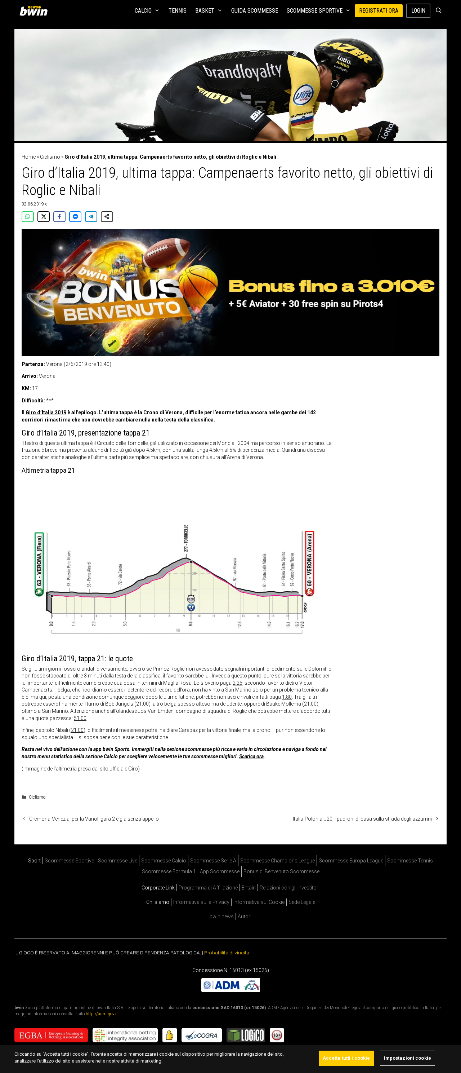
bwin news (222, 916)
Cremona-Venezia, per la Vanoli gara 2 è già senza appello (94, 819)
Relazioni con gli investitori (289, 888)
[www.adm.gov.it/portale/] (230, 990)
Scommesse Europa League (351, 861)
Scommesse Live (117, 861)
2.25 (237, 683)
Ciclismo (50, 157)
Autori (244, 916)
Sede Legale (301, 902)
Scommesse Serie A (213, 861)
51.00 (80, 718)
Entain (249, 888)
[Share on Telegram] (91, 216)
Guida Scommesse (254, 10)
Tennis (178, 10)
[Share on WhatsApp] (28, 216)
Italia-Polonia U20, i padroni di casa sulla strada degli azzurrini (362, 819)
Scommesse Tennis (410, 861)
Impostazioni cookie (407, 1058)
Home (29, 157)
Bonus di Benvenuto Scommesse (281, 871)
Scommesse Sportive (315, 10)
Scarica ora (251, 756)
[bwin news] (35, 11)
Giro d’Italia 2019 (46, 412)
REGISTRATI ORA (378, 10)
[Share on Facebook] (59, 216)
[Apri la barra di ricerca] (438, 11)
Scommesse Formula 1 (169, 871)
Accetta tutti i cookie (346, 1058)
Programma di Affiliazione (208, 888)
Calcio (143, 10)
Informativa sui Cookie (259, 902)
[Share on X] (43, 216)
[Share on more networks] (107, 216)
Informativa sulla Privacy (201, 902)
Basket (204, 10)
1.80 (287, 697)
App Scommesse (220, 871)
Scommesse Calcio (163, 861)
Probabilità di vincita (226, 952)
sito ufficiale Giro (119, 769)
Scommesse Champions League (277, 861)
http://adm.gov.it (102, 1013)
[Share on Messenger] (75, 216)
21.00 (142, 704)
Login (418, 10)
